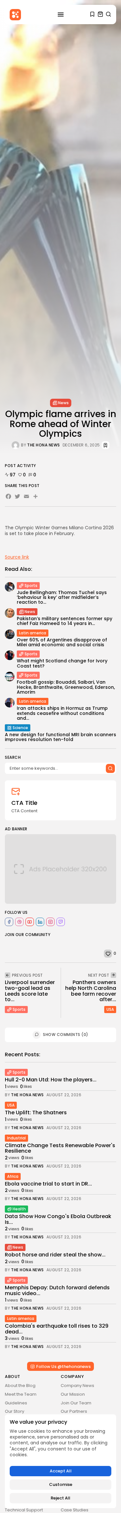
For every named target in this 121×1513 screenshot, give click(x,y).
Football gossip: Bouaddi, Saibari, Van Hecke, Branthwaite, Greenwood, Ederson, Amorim (66, 687)
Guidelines (16, 1403)
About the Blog (20, 1385)
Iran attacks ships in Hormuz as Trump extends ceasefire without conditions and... (62, 713)
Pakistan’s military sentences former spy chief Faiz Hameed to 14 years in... (64, 621)
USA (110, 1009)
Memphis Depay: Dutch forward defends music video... (57, 1290)
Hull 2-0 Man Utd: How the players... (50, 1079)
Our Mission (73, 1394)
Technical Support (24, 1510)
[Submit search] (110, 768)
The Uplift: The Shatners (36, 1112)
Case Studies (74, 1510)
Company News (77, 1385)
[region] (60, 1461)
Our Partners (74, 1411)
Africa (12, 1176)
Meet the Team (20, 1394)
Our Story (14, 1411)
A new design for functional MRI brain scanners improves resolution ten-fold (60, 737)
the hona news (43, 445)
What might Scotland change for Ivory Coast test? (62, 663)
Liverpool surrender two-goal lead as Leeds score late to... (30, 991)
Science (20, 727)
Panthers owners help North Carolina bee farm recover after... (90, 991)
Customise (60, 1484)
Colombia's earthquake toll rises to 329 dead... (56, 1328)
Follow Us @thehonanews (63, 1366)
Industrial (16, 1138)
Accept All (61, 1471)
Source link (17, 557)
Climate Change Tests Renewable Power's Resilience (60, 1148)
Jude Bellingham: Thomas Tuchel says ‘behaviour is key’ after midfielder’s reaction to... (62, 597)
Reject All (60, 1498)
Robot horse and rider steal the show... (55, 1254)
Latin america (32, 633)
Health (19, 1209)
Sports (31, 585)
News (63, 402)
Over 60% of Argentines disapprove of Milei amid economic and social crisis (62, 642)
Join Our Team (76, 1403)
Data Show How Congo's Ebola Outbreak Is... (58, 1219)
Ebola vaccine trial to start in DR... (48, 1183)
